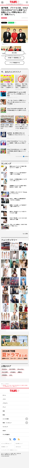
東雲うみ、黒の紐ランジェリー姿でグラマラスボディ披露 (18, 212)
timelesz (5, 369)
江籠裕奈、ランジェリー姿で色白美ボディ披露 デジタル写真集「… (18, 173)
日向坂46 (5, 375)
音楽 (4, 411)
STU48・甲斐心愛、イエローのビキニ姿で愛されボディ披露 (18, 219)
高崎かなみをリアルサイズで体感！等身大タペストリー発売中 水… (18, 167)
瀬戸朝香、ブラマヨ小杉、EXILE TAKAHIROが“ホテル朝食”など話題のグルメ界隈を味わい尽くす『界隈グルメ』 (15, 386)
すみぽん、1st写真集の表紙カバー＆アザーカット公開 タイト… (18, 180)
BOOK (4, 430)
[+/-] (27, 419)
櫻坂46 (20, 372)
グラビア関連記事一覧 (15, 62)
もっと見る (25, 233)
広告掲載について (4, 446)
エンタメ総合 (6, 418)
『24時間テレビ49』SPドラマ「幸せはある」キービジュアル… (18, 193)
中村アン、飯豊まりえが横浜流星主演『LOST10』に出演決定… (17, 199)
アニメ (4, 407)
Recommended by (19, 156)
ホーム (2, 383)
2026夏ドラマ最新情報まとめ (14, 57)
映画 (4, 414)
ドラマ (4, 399)
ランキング (5, 426)
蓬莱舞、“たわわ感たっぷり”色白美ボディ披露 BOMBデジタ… (18, 206)
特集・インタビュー (7, 422)
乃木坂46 (13, 372)
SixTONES (12, 369)
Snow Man (21, 369)
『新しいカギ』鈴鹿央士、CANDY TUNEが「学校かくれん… (18, 225)
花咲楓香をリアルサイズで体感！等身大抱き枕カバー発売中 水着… (18, 186)
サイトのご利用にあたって (6, 443)
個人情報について (19, 443)
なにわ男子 (5, 372)
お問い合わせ (18, 446)
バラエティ (7, 383)
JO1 (11, 375)
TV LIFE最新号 (6, 434)
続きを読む (14, 52)
